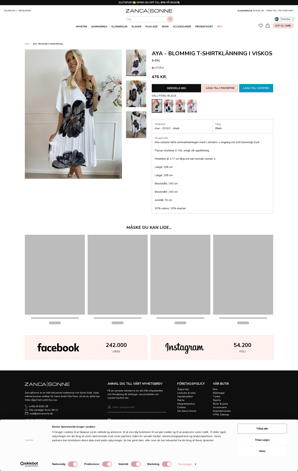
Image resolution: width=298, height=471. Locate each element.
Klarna (180, 400)
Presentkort (204, 26)
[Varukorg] (268, 26)
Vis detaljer (185, 464)
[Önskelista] (261, 26)
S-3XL (156, 60)
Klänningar (119, 26)
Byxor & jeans (220, 403)
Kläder (136, 26)
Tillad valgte (262, 439)
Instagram (25, 10)
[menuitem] (81, 26)
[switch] (107, 464)
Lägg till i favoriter (220, 88)
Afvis (262, 451)
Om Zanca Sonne (186, 411)
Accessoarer (182, 26)
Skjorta (217, 400)
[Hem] (149, 10)
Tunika (216, 396)
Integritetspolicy (186, 403)
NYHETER (81, 26)
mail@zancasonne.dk (41, 413)
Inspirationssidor (222, 411)
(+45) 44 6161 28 (38, 406)
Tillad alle (262, 428)
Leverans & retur (186, 393)
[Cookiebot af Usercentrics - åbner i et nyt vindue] (29, 464)
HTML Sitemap (221, 414)
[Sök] (170, 19)
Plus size (152, 26)
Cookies (181, 407)
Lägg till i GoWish (256, 88)
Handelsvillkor (185, 396)
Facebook (9, 10)
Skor (165, 26)
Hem (27, 43)
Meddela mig (176, 88)
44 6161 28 (258, 10)
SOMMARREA (99, 26)
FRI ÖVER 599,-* (286, 10)
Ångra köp (183, 389)
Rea (219, 26)
